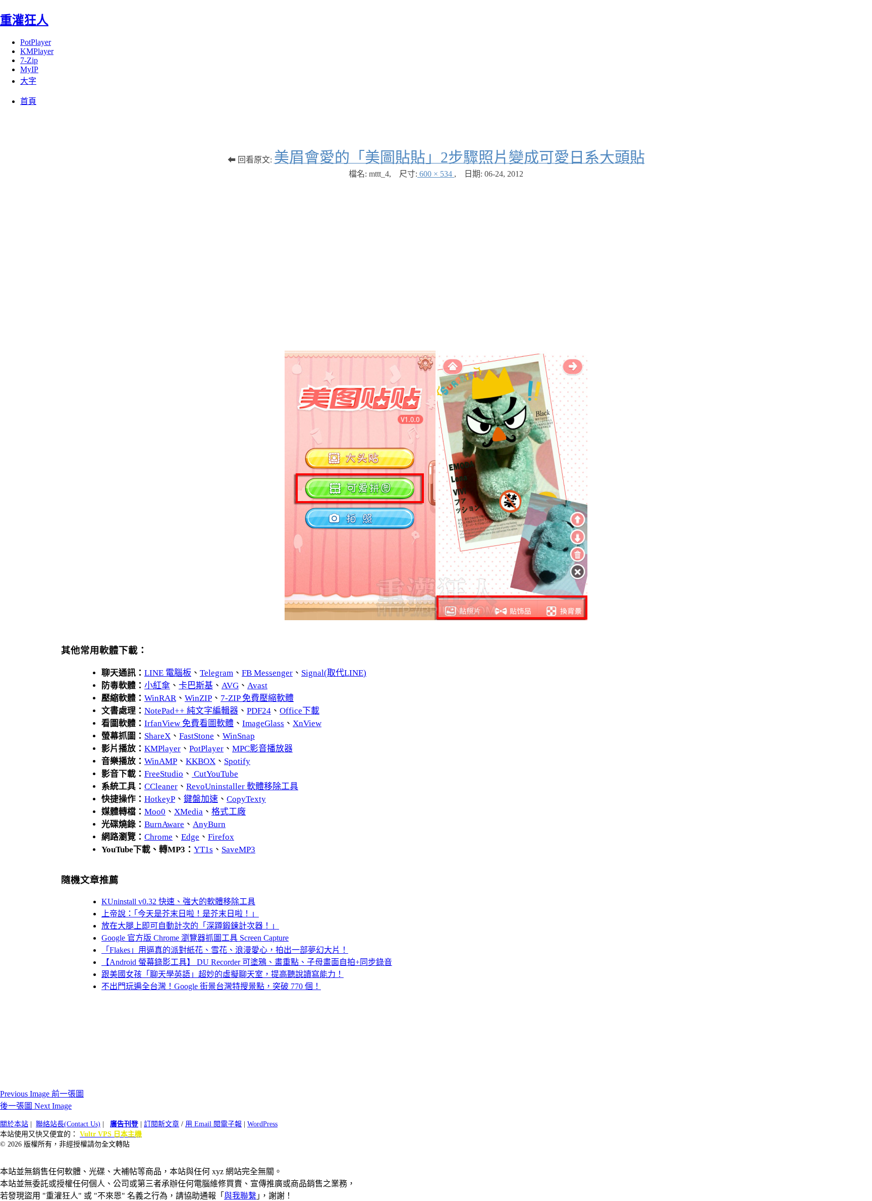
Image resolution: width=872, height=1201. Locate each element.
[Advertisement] (436, 260)
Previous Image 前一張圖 (42, 1093)
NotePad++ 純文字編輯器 (191, 711)
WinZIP (198, 698)
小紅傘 (157, 685)
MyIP (29, 69)
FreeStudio (163, 774)
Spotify (237, 761)
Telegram (216, 673)
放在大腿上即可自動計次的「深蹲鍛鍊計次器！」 (190, 925)
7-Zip (29, 60)
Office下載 (299, 711)
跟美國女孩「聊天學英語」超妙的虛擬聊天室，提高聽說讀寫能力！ (222, 974)
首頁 (28, 101)
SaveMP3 (238, 849)
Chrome (158, 837)
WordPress (262, 1124)
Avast (257, 685)
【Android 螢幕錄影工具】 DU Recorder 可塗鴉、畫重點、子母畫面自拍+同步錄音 (246, 962)
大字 (28, 81)
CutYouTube (215, 774)
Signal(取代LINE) (333, 673)
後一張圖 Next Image (36, 1106)
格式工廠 (228, 811)
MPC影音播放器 (262, 748)
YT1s (203, 849)
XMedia (188, 811)
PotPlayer (35, 42)
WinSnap (239, 736)
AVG (230, 685)
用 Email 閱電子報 (213, 1124)
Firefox (221, 837)
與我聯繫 (240, 1195)
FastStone (196, 736)
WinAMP (160, 761)
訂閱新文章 (161, 1124)
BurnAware (164, 824)
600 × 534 (435, 174)
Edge (190, 837)
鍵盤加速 (201, 799)
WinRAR (160, 698)
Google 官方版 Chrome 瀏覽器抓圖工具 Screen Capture (195, 938)
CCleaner (161, 786)
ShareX (157, 736)
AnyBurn (209, 824)
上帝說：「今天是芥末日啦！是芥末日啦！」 (180, 913)
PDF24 (259, 711)
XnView (307, 723)
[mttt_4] (436, 617)
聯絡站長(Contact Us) (68, 1124)
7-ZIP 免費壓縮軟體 (257, 698)
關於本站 (14, 1124)
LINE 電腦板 (167, 673)
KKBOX (200, 761)
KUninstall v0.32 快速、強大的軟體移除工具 (178, 901)
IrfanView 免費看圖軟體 (189, 723)
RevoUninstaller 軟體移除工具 (242, 786)
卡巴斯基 (196, 685)
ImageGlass (263, 723)
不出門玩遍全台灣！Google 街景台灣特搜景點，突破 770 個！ (211, 986)
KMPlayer (36, 51)
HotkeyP (159, 799)
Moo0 (155, 811)
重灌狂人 (24, 20)
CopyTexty (246, 799)
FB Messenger (267, 673)
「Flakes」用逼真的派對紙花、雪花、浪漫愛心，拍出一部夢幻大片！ (224, 950)
